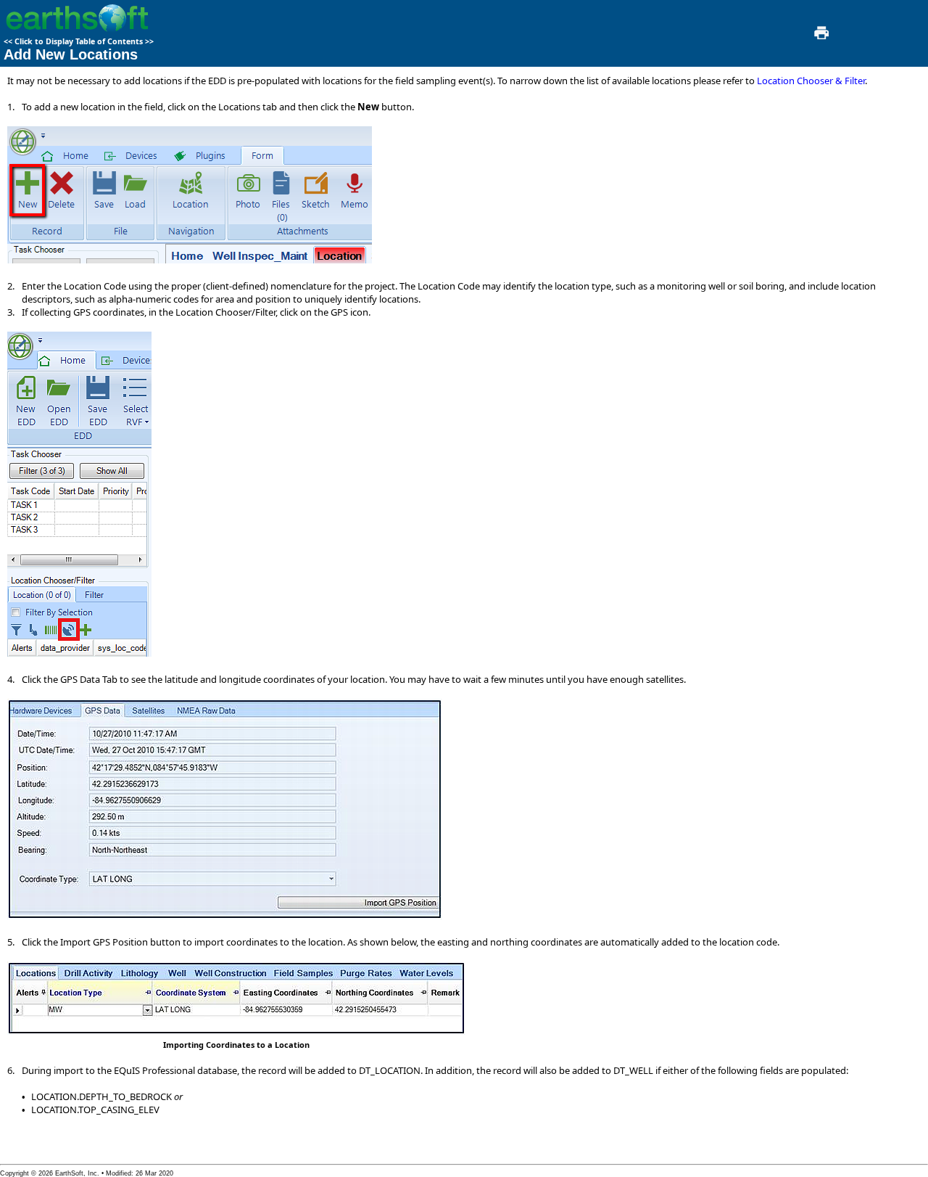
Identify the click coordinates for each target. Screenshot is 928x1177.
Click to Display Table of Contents (78, 41)
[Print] (820, 37)
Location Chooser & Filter (811, 80)
